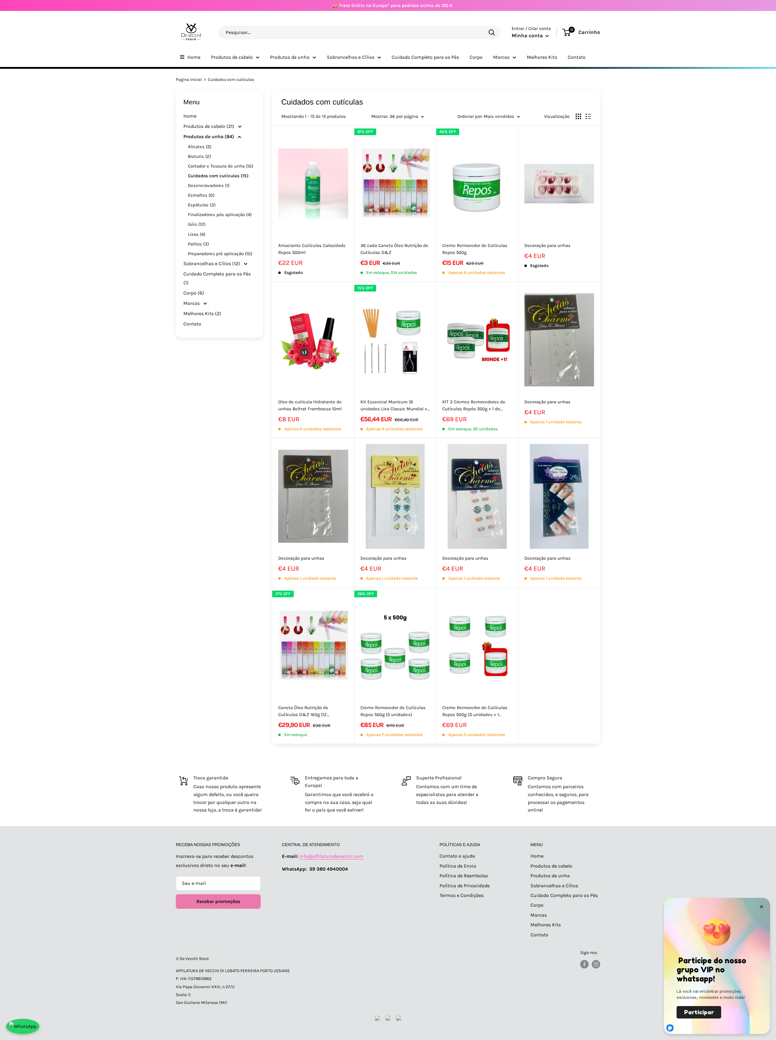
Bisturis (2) (199, 156)
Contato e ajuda (457, 856)
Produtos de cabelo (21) (209, 126)
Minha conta (528, 35)
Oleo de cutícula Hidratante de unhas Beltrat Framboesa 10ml (310, 405)
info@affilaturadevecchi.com (331, 856)
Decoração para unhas (547, 245)
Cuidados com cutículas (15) (218, 175)
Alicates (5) (199, 146)
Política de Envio (458, 866)
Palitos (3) (198, 244)
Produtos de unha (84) (209, 136)
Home (193, 57)
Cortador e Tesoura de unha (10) (220, 166)
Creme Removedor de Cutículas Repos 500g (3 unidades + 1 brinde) (474, 711)
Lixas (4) (196, 234)
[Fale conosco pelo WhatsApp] (22, 1026)
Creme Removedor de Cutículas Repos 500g (474, 249)
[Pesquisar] (491, 32)
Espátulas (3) (202, 205)
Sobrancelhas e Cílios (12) (212, 263)
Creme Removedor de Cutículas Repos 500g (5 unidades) (393, 711)
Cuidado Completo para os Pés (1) (217, 278)
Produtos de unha (289, 57)
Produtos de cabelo (232, 57)
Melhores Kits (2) (202, 313)
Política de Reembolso (464, 875)
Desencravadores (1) (208, 185)
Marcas (501, 57)
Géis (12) (197, 224)
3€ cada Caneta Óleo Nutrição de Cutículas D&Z (394, 249)
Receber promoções (218, 901)
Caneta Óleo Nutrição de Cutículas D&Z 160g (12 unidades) (303, 711)
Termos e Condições (461, 895)
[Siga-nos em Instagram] (596, 964)
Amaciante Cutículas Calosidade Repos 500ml (312, 249)
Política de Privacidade (465, 885)
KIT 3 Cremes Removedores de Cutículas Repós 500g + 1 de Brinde (473, 406)
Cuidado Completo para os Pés (425, 57)
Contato (577, 57)
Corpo (476, 57)
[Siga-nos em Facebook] (584, 964)
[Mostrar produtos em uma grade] (578, 116)
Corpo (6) (193, 293)
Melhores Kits (542, 57)
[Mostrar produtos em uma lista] (588, 116)
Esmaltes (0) (201, 195)
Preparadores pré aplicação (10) (220, 253)
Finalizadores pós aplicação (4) (220, 214)
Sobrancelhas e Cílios (350, 57)
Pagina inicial (189, 79)
